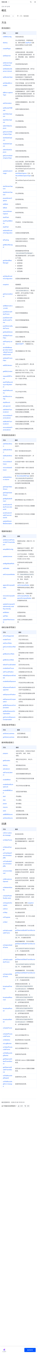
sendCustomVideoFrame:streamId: (7, 507)
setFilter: (5, 616)
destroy (5, 43)
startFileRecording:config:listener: (8, 384)
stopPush (28, 43)
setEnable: (6, 568)
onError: (5, 909)
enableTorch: (7, 639)
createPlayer (7, 49)
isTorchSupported (8, 636)
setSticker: (6, 612)
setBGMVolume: (8, 814)
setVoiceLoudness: (9, 733)
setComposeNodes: (23, 585)
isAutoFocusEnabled (9, 665)
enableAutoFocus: (8, 668)
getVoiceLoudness (8, 737)
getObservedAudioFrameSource (25, 930)
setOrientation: (7, 103)
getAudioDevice (8, 332)
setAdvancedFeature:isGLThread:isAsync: (9, 542)
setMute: (5, 204)
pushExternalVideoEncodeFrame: (7, 320)
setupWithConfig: (8, 549)
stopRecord (6, 402)
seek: (4, 811)
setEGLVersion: (7, 365)
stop (4, 800)
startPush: (6, 217)
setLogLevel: (7, 406)
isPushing (6, 240)
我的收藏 (26, 16)
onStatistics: (6, 1040)
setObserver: (7, 56)
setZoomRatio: (7, 643)
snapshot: (6, 284)
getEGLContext (7, 371)
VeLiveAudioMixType (23, 476)
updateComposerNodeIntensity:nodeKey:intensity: (9, 606)
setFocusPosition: (8, 672)
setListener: (6, 769)
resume (5, 807)
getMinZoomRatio (8, 660)
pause (5, 803)
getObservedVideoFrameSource (25, 959)
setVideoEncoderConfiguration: (7, 278)
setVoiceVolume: (8, 818)
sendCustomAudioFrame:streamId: (7, 515)
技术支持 (19, 344)
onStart (5, 922)
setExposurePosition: (9, 694)
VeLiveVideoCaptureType (23, 176)
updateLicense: (7, 556)
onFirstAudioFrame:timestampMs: (7, 863)
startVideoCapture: (21, 173)
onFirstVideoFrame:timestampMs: (7, 855)
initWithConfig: (7, 37)
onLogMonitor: (7, 1043)
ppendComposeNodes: (24, 598)
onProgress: (6, 917)
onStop (5, 912)
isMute (5, 208)
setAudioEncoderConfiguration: (7, 232)
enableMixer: (7, 780)
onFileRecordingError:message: (7, 1084)
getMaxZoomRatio (8, 654)
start (4, 796)
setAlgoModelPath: (9, 563)
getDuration (6, 760)
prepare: (5, 753)
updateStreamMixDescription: (7, 523)
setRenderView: (8, 77)
